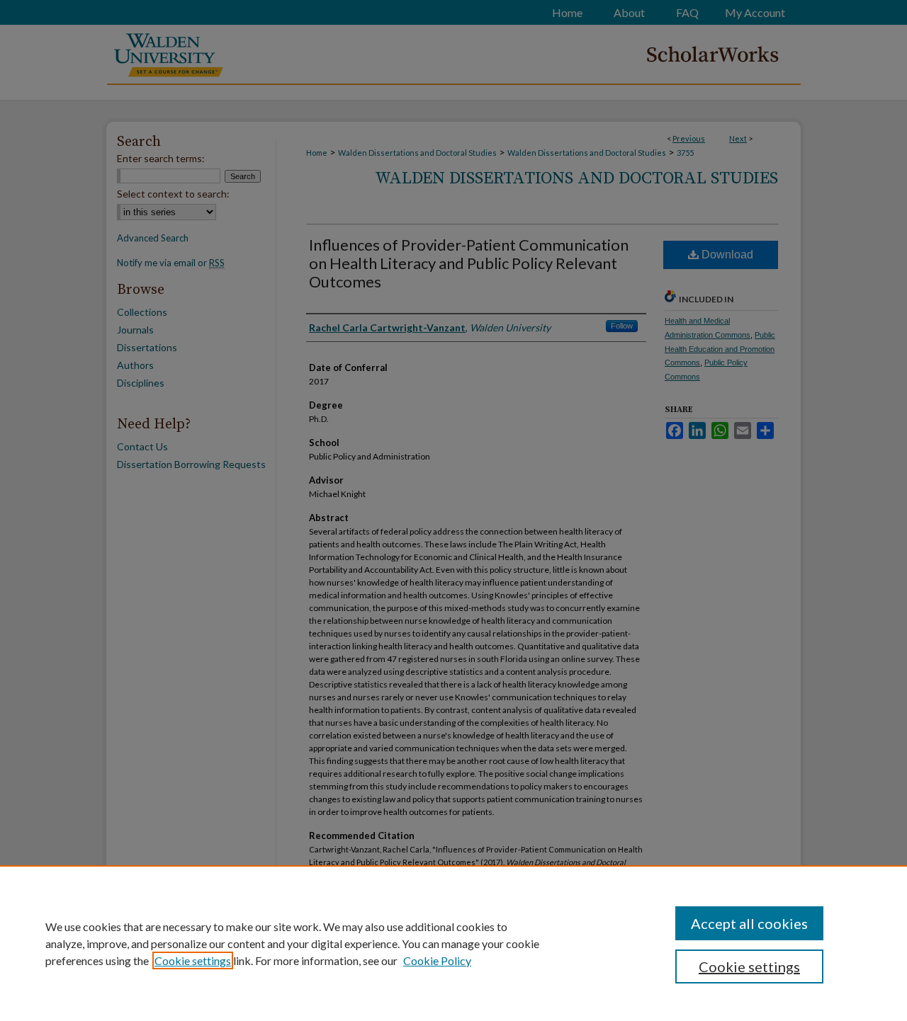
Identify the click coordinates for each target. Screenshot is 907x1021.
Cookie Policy (437, 960)
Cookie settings (192, 960)
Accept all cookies (749, 923)
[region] (453, 943)
